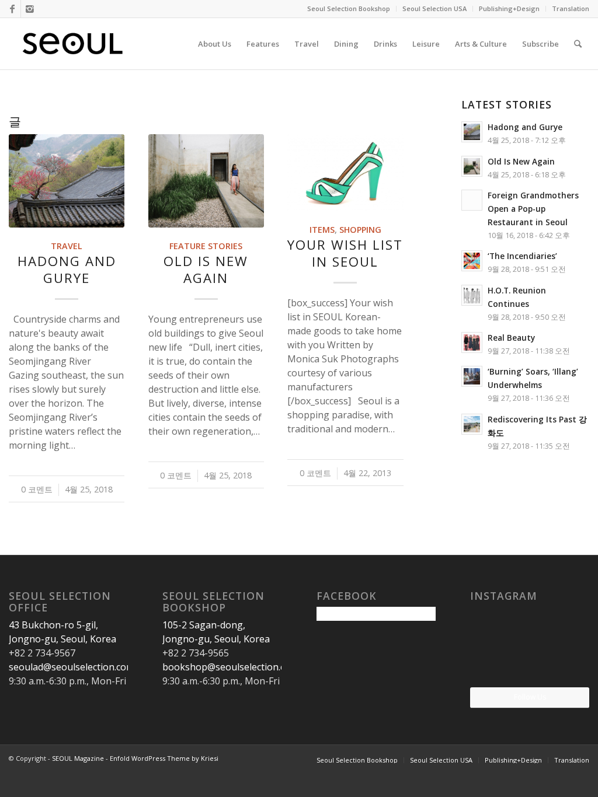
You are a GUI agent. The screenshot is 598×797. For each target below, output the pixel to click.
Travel (66, 245)
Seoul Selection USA (434, 8)
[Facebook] (12, 9)
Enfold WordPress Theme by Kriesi (164, 758)
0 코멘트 (37, 489)
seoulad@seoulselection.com (71, 666)
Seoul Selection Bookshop (348, 8)
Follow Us (530, 697)
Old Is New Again (206, 269)
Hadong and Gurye (67, 269)
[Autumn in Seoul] (530, 668)
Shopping (360, 229)
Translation (570, 8)
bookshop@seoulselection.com (230, 666)
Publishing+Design (509, 8)
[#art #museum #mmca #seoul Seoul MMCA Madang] (570, 667)
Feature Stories (205, 245)
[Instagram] (30, 9)
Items (322, 229)
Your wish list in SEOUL (345, 253)
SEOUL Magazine (78, 758)
